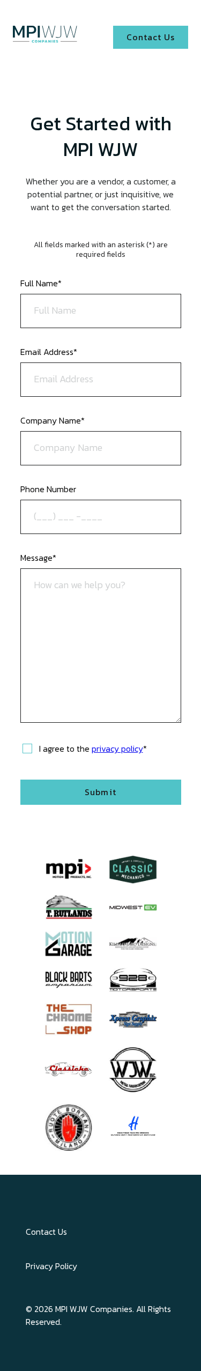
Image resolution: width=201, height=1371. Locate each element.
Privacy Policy (51, 1265)
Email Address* (48, 351)
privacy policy (117, 748)
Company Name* (52, 420)
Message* (38, 557)
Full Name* (41, 283)
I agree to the (93, 748)
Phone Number (48, 489)
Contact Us (46, 1231)
